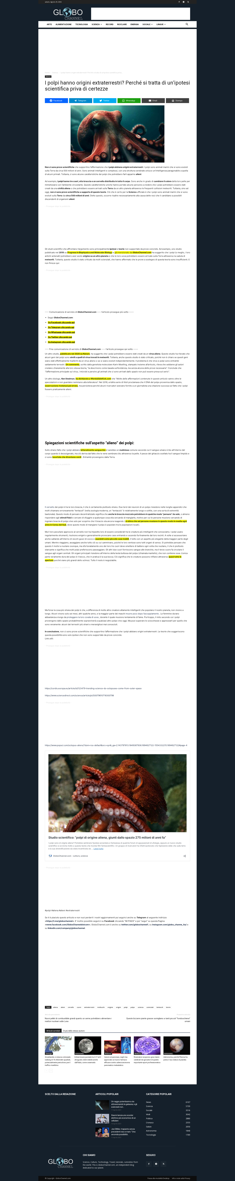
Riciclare (122, 24)
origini (118, 1007)
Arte (49, 24)
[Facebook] (179, 2)
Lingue (160, 24)
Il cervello (49, 507)
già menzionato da (123, 252)
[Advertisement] (140, 14)
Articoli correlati (53, 1031)
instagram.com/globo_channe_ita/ (169, 924)
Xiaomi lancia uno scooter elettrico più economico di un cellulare (123, 1118)
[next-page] (51, 1070)
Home (47, 72)
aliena (55, 1007)
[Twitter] (188, 2)
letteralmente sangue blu (93, 450)
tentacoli (160, 1007)
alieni (63, 1007)
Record (109, 24)
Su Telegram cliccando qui (61, 327)
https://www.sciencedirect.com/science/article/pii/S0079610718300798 (79, 695)
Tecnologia (81, 24)
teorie (168, 1007)
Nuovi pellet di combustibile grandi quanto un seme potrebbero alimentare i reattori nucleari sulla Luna (78, 1020)
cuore (79, 1007)
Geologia (49, 1054)
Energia (135, 24)
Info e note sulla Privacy (181, 1178)
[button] (187, 24)
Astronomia (79, 1054)
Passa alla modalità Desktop (158, 1178)
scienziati (150, 1007)
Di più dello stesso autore (74, 1031)
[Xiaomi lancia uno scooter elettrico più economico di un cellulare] (102, 1118)
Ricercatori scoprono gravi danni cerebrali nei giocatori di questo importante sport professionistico (147, 1060)
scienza (140, 1007)
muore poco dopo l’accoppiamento (142, 613)
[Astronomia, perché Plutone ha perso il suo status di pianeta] (176, 1045)
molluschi (101, 1007)
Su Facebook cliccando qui (61, 322)
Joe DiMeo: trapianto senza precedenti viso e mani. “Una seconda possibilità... (123, 1132)
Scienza (96, 24)
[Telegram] (184, 2)
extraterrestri (89, 1007)
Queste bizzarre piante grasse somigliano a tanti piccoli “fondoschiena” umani (158, 1020)
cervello (71, 1007)
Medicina (108, 1054)
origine (110, 1007)
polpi (126, 1007)
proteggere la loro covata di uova (82, 617)
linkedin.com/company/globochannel (66, 928)
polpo (133, 1007)
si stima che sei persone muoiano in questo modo (149, 521)
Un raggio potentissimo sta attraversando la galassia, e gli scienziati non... (124, 1104)
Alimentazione (64, 24)
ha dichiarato (93, 378)
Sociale (146, 24)
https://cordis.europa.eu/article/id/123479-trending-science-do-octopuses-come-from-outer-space (93, 688)
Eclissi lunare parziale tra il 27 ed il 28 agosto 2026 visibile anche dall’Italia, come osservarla (88, 1060)
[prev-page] (46, 1070)
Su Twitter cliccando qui (60, 337)
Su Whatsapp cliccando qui (61, 332)
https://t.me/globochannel (59, 921)
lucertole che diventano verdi (66, 457)
